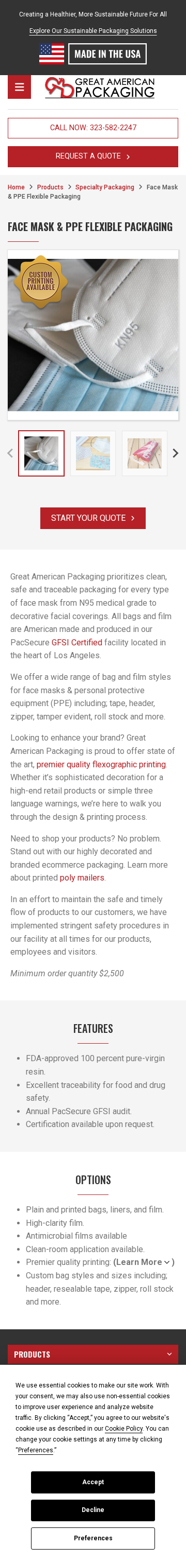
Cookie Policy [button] (124, 1428)
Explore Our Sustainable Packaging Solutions (93, 30)
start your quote (88, 518)
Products (50, 187)
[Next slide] (175, 453)
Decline (93, 1510)
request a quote (88, 156)
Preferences (93, 1538)
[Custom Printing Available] (41, 283)
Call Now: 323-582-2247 (93, 128)
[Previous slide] (11, 453)
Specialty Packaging (104, 187)
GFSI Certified (77, 642)
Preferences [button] (35, 1450)
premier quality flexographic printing (101, 764)
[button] (41, 453)
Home (16, 187)
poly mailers (82, 878)
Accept (93, 1482)
